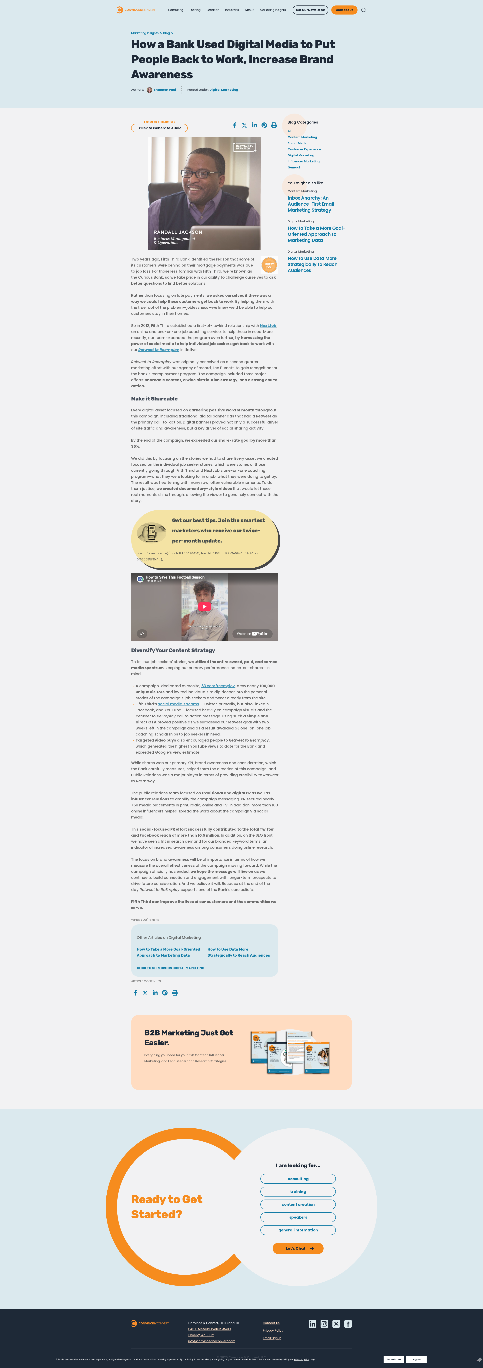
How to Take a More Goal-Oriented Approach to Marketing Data (316, 234)
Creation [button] (213, 10)
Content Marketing (302, 137)
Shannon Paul (165, 90)
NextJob (268, 325)
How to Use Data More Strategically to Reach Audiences (312, 264)
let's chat (295, 1248)
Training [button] (194, 10)
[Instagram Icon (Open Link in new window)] (324, 1324)
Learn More (395, 1358)
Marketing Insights (144, 33)
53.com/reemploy (218, 686)
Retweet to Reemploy (158, 349)
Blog (166, 33)
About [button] (249, 10)
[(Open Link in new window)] (348, 1324)
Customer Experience (304, 149)
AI (289, 131)
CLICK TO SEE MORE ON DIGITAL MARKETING (170, 968)
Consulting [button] (175, 10)
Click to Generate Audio (160, 128)
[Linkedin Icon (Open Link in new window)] (312, 1324)
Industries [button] (232, 10)
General (294, 167)
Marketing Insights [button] (273, 10)
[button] (363, 10)
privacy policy (301, 1359)
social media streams (178, 704)
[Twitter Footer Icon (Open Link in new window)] (336, 1324)
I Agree (416, 1359)
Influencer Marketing (304, 161)
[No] (478, 1359)
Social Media (297, 143)
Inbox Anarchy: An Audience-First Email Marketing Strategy (311, 204)
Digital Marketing (223, 90)
